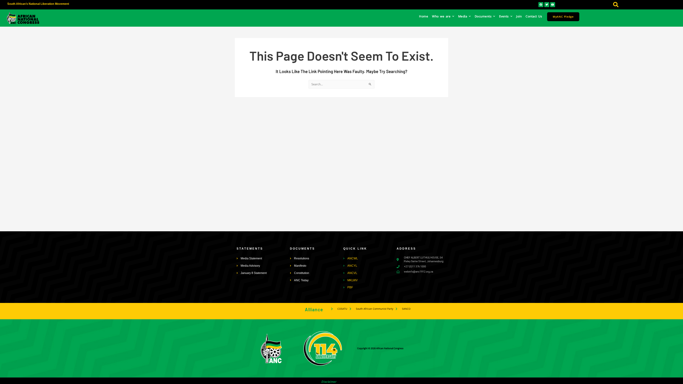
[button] (616, 5)
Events (504, 16)
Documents (483, 16)
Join (519, 16)
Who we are (441, 16)
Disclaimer (328, 381)
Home (423, 16)
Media (462, 16)
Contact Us (534, 16)
